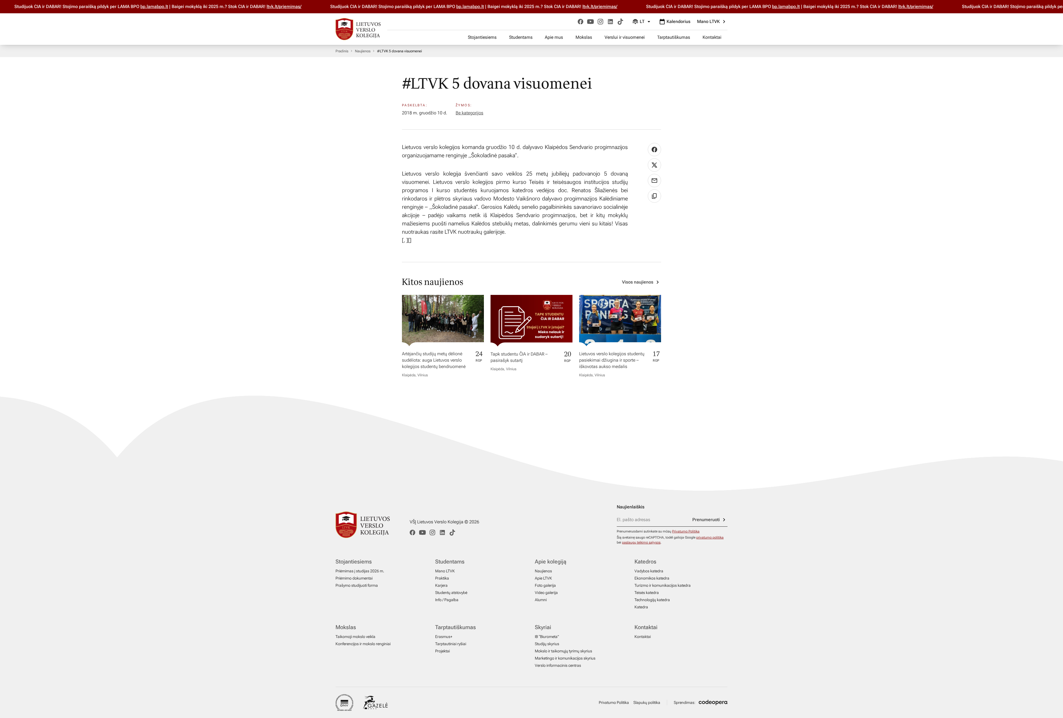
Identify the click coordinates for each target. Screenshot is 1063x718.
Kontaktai (712, 37)
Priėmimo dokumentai (354, 578)
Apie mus (554, 37)
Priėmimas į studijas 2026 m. (360, 571)
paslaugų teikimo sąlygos (641, 542)
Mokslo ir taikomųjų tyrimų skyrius (563, 651)
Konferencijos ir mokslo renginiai (363, 644)
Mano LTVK (708, 21)
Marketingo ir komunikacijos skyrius (565, 658)
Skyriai (543, 627)
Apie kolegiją (550, 561)
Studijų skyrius (547, 644)
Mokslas (584, 37)
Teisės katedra (646, 592)
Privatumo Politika (686, 531)
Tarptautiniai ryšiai (450, 644)
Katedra (641, 607)
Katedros (645, 561)
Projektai (442, 651)
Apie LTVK (543, 578)
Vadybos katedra (648, 571)
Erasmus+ (443, 636)
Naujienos (362, 51)
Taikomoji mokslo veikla (355, 636)
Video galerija (546, 592)
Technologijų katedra (652, 600)
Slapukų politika (646, 702)
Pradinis (342, 51)
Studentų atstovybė (451, 592)
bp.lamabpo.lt (140, 6)
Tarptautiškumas (673, 37)
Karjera (441, 585)
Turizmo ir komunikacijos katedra (662, 585)
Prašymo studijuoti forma (357, 585)
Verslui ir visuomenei (625, 37)
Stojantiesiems (482, 37)
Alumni (541, 600)
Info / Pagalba (446, 600)
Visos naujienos (637, 282)
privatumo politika (710, 537)
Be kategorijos (469, 112)
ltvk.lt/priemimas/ (270, 6)
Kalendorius (678, 21)
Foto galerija (545, 585)
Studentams (521, 37)
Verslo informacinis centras (558, 665)
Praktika (442, 578)
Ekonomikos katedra (651, 578)
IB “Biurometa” (547, 636)
